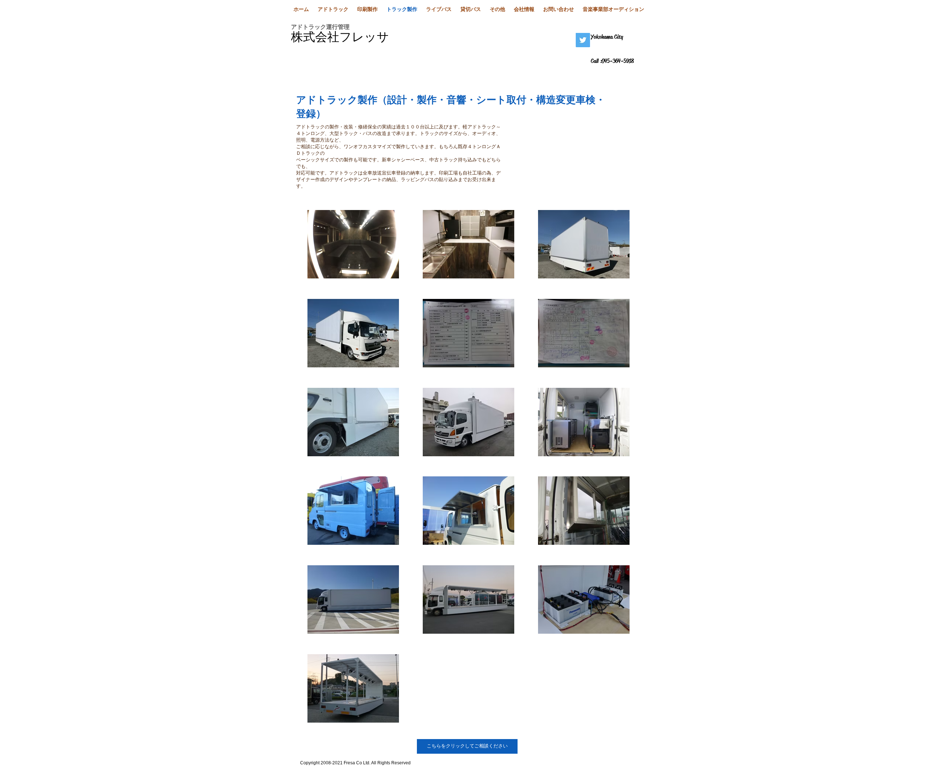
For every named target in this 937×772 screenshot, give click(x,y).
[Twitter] (583, 40)
